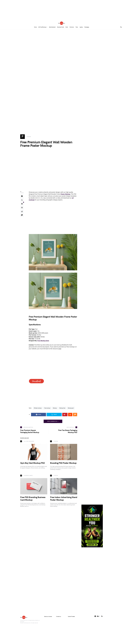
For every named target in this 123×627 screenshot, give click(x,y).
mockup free (62, 408)
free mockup (47, 408)
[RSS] (101, 616)
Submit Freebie (71, 616)
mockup (55, 408)
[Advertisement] (61, 10)
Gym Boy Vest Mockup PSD (32, 463)
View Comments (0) (52, 421)
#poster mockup (37, 408)
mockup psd (70, 408)
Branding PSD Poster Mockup (63, 463)
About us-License (48, 616)
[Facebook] (95, 616)
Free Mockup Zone (43, 340)
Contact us (58, 616)
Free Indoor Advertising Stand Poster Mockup (63, 498)
